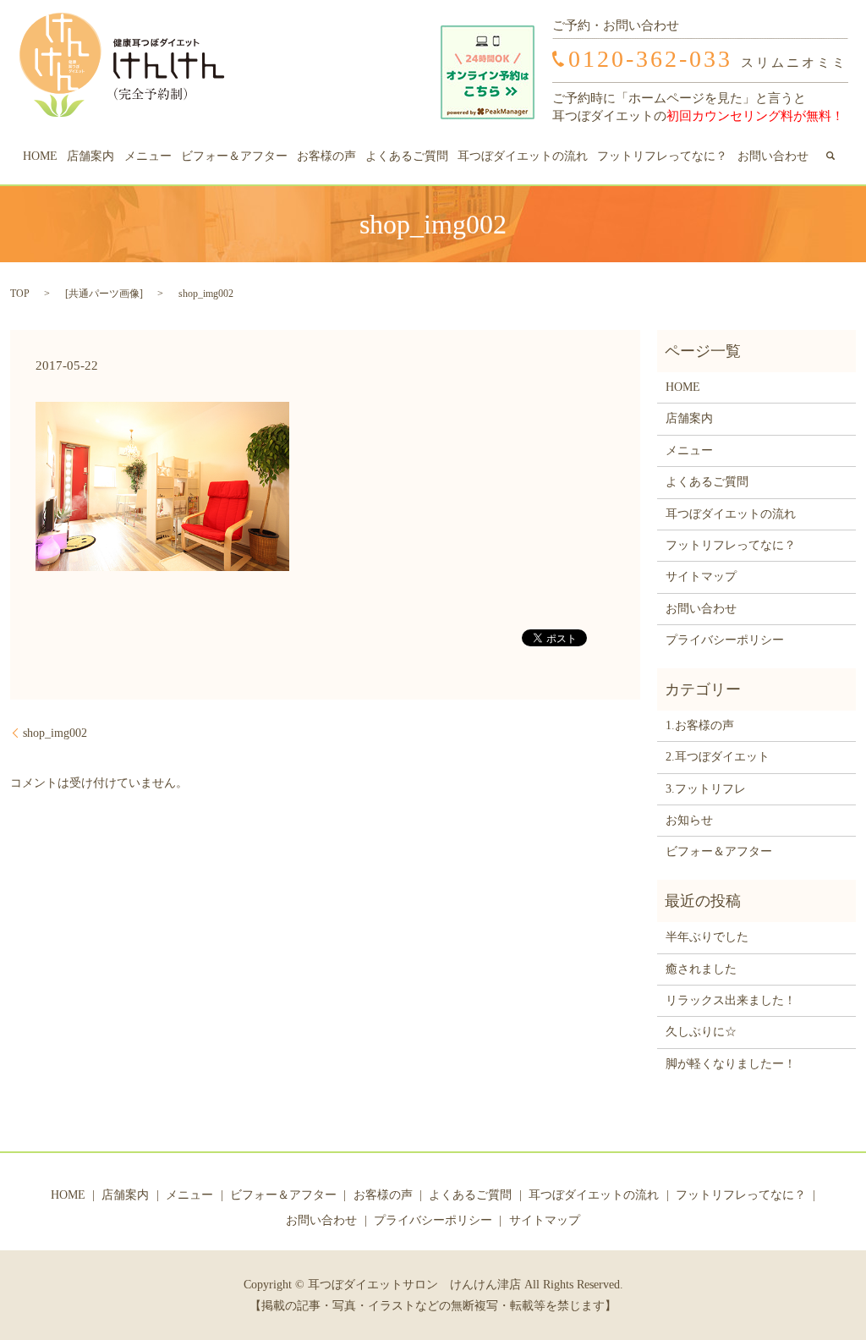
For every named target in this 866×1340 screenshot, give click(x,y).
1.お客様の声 (700, 725)
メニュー (148, 156)
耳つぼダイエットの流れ (523, 156)
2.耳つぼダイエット (718, 756)
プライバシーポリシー (725, 640)
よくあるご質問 (406, 156)
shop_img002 (55, 733)
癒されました (701, 969)
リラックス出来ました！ (731, 1000)
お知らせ (689, 820)
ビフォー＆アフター (234, 156)
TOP (20, 293)
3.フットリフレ (706, 789)
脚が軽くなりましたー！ (731, 1063)
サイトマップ (701, 576)
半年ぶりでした (707, 937)
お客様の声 (326, 156)
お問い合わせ (772, 156)
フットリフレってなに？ (662, 156)
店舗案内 (90, 156)
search (830, 155)
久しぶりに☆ (701, 1031)
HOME (40, 156)
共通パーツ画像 (104, 293)
